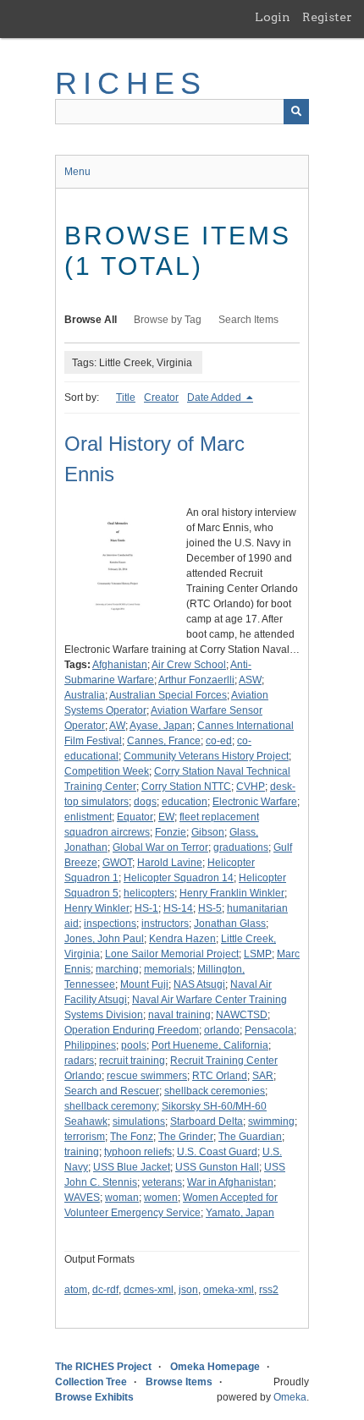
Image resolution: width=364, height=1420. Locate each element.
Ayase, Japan (161, 726)
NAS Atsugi (199, 984)
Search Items (248, 320)
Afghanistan (119, 665)
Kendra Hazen (182, 939)
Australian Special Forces (168, 695)
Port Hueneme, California (210, 1045)
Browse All (90, 320)
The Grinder (185, 1137)
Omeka (289, 1397)
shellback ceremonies (214, 1091)
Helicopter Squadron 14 (179, 878)
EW (166, 817)
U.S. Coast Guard (217, 1152)
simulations (139, 1121)
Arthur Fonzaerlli (196, 680)
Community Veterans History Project (206, 756)
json (188, 1290)
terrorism (84, 1137)
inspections (110, 923)
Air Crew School (189, 665)
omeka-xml (228, 1290)
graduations (240, 847)
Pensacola (269, 1030)
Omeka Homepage (215, 1367)
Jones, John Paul (104, 939)
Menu (77, 172)
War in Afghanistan (230, 1182)
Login (272, 17)
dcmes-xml (149, 1290)
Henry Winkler (97, 908)
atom (75, 1290)
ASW (250, 680)
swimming (271, 1121)
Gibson (207, 832)
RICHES (131, 83)
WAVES (82, 1197)
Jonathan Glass (230, 923)
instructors (165, 923)
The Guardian (250, 1137)
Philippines (90, 1045)
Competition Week (106, 771)
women (161, 1197)
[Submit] (296, 111)
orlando (222, 1030)
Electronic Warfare (254, 802)
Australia (84, 695)
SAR (262, 1076)
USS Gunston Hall (217, 1167)
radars (79, 1060)
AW (117, 726)
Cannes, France (164, 741)
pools (133, 1045)
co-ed (219, 741)
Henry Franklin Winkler (231, 893)
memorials (168, 969)
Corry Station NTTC (186, 786)
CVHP (250, 786)
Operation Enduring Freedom (131, 1030)
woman (122, 1197)
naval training (179, 1015)
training (81, 1152)
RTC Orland (219, 1076)
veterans (162, 1182)
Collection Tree (91, 1382)
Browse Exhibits (94, 1397)
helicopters (149, 893)
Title (125, 397)
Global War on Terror (160, 847)
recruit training (132, 1060)
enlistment (88, 817)
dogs (145, 802)
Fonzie (170, 832)
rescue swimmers (147, 1076)
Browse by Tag (167, 320)
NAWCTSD (241, 1015)
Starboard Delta (206, 1121)
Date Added (215, 397)
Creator (161, 397)
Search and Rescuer (111, 1091)
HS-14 (178, 908)
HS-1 (146, 908)
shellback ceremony (110, 1106)
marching (117, 969)
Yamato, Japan (240, 1213)
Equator (135, 817)
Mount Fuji (144, 984)
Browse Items (179, 1382)
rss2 (269, 1290)
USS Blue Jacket (131, 1167)
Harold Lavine (169, 863)
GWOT (117, 863)
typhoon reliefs (138, 1152)
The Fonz (131, 1137)
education (184, 802)
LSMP (258, 954)
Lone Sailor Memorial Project (172, 954)
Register (327, 17)
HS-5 (210, 908)
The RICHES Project (103, 1367)
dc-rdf (105, 1290)
